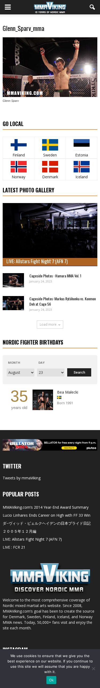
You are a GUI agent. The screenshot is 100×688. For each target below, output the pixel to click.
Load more (48, 324)
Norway (18, 176)
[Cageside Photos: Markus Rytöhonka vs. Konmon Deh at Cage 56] (13, 303)
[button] (92, 7)
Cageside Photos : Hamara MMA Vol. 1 (55, 275)
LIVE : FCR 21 (14, 547)
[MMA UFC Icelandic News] (81, 166)
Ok (51, 680)
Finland (19, 154)
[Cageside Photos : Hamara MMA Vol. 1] (13, 280)
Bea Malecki (67, 392)
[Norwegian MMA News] (18, 166)
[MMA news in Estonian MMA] (81, 145)
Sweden (50, 154)
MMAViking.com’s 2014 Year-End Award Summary (46, 507)
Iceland (81, 176)
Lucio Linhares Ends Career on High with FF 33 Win (46, 515)
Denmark (50, 176)
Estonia (81, 154)
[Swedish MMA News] (18, 145)
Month (14, 363)
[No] (93, 668)
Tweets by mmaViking (22, 477)
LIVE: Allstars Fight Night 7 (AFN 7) (37, 261)
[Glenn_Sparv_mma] (50, 96)
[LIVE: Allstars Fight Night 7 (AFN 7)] (50, 234)
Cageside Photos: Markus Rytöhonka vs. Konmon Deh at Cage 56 (62, 301)
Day (41, 363)
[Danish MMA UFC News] (50, 166)
